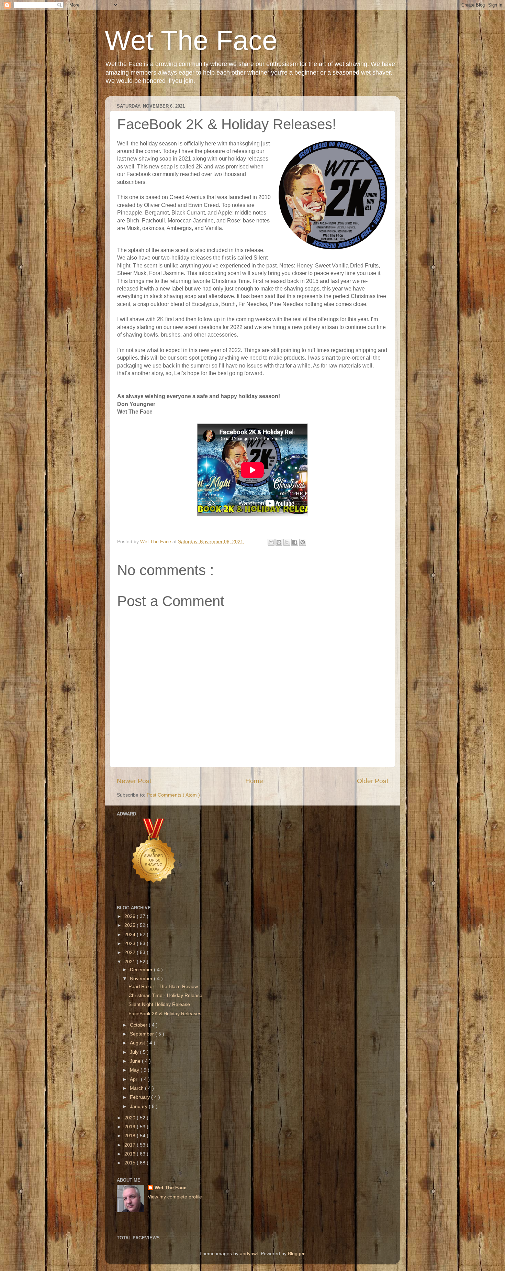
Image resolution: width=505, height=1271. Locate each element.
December (142, 969)
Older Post (372, 781)
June (136, 1061)
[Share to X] (286, 542)
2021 (130, 961)
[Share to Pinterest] (302, 542)
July (135, 1052)
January (139, 1106)
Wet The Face (191, 40)
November (142, 978)
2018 (130, 1135)
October (139, 1025)
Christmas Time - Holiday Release (165, 995)
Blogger (296, 1253)
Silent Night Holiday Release (159, 1004)
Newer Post (134, 781)
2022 (130, 952)
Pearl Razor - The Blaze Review (163, 986)
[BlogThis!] (279, 542)
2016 (130, 1154)
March (137, 1088)
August (138, 1042)
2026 (130, 916)
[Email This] (271, 542)
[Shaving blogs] (154, 891)
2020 (130, 1117)
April (135, 1079)
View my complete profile (175, 1196)
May (135, 1070)
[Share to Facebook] (294, 542)
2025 (130, 925)
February (140, 1097)
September (142, 1034)
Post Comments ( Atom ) (173, 795)
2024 (130, 934)
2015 (130, 1162)
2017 (130, 1145)
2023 (130, 943)
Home (254, 781)
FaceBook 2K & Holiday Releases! (165, 1013)
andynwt (249, 1253)
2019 (130, 1126)
